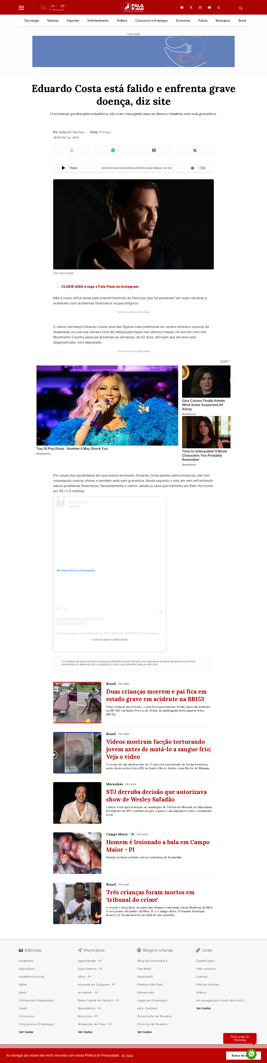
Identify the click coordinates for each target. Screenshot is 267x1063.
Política (122, 20)
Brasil (242, 20)
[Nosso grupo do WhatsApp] (251, 1053)
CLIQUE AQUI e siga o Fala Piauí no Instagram (100, 286)
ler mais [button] (127, 1055)
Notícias (53, 20)
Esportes (73, 20)
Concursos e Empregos (151, 20)
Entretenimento (98, 20)
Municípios (223, 20)
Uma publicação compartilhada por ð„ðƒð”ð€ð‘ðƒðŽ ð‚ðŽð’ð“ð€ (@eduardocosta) (110, 633)
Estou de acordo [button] (243, 1055)
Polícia (202, 20)
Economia (183, 20)
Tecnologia (31, 20)
